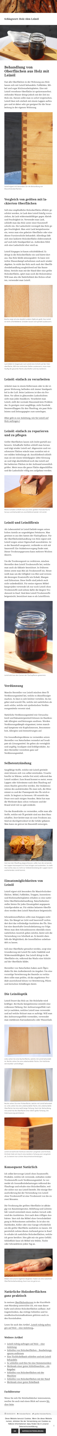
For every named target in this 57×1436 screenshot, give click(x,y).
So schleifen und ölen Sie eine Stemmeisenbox (29, 1363)
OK (15, 1431)
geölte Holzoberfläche (42, 1414)
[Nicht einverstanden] (53, 1425)
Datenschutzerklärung (32, 1431)
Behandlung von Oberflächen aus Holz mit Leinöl (26, 71)
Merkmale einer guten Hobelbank (23, 1382)
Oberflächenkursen (24, 1302)
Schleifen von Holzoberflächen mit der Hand (28, 1379)
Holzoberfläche (24, 1414)
